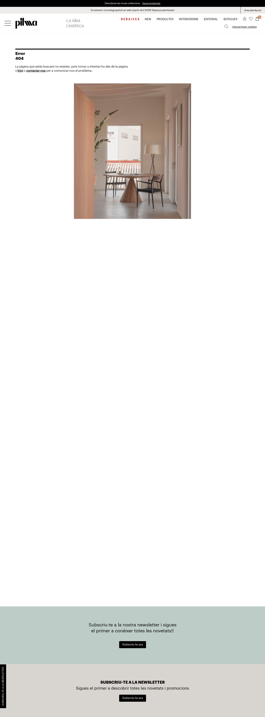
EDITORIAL (211, 19)
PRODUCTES (165, 19)
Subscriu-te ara (132, 644)
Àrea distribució (252, 10)
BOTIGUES (230, 19)
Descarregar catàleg (244, 27)
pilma (26, 22)
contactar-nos (36, 70)
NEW (148, 19)
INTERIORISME (188, 19)
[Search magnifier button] (226, 26)
